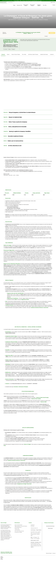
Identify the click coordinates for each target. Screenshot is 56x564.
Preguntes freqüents (39, 5)
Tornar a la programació (4, 33)
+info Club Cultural (17, 529)
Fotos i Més (44, 5)
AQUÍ (37, 40)
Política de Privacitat (49, 553)
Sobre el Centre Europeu (32, 5)
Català (51, 2)
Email (45, 39)
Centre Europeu (10, 2)
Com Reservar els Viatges (18, 532)
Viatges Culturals (4, 2)
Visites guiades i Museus (25, 5)
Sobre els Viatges (27, 444)
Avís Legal (53, 553)
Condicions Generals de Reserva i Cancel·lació (39, 307)
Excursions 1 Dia (19, 5)
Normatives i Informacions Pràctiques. (21, 386)
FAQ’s (5, 445)
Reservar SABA (44, 401)
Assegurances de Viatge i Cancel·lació (24, 483)
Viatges (14, 5)
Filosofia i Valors (17, 528)
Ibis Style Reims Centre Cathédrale (13, 208)
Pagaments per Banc (25, 299)
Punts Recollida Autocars (18, 527)
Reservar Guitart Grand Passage (42, 397)
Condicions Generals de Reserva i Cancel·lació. (16, 460)
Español (54, 2)
